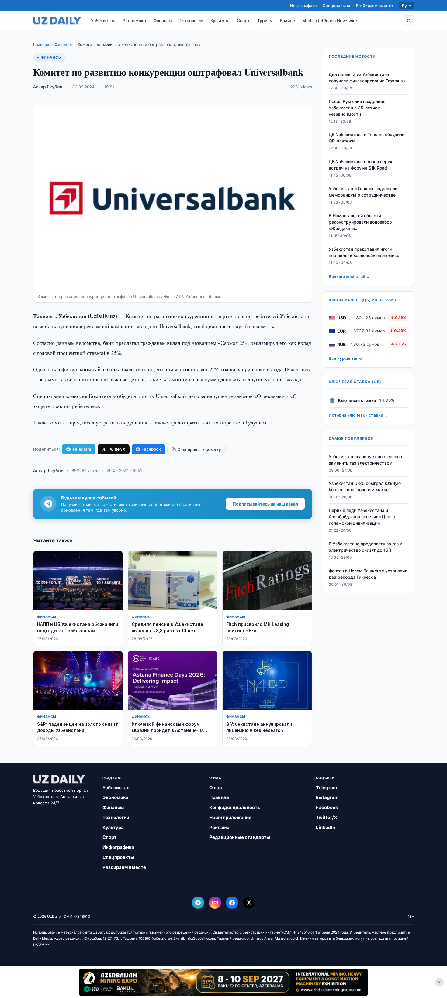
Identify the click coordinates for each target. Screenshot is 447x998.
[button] (409, 20)
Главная (41, 44)
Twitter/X (116, 449)
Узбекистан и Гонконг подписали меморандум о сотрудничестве (363, 191)
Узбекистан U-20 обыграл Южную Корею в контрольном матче (365, 486)
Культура (220, 20)
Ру (404, 5)
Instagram (327, 797)
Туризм (265, 20)
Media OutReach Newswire (329, 20)
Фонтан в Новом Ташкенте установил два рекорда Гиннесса (368, 574)
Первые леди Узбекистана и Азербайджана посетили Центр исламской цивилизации (362, 517)
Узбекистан (103, 20)
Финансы (162, 20)
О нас (215, 788)
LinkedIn (325, 827)
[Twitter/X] (249, 903)
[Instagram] (215, 903)
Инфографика (303, 5)
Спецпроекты (336, 5)
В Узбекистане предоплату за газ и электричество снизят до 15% (365, 547)
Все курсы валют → (349, 358)
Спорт (243, 20)
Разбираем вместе (374, 5)
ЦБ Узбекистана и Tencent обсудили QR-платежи (366, 138)
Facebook (151, 449)
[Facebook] (232, 903)
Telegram (81, 449)
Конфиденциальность (234, 807)
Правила (219, 797)
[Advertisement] (223, 982)
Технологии (191, 20)
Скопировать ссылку (199, 449)
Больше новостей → (349, 276)
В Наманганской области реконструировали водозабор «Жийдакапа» (360, 222)
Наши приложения (230, 817)
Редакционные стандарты (239, 837)
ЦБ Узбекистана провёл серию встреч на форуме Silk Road (361, 165)
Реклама (219, 827)
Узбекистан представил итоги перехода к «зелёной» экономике (364, 252)
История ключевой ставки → (358, 415)
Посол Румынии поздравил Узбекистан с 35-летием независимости (357, 108)
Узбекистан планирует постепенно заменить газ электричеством (365, 459)
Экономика (134, 20)
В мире (287, 20)
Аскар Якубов (47, 86)
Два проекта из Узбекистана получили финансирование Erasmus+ (367, 77)
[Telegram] (198, 903)
